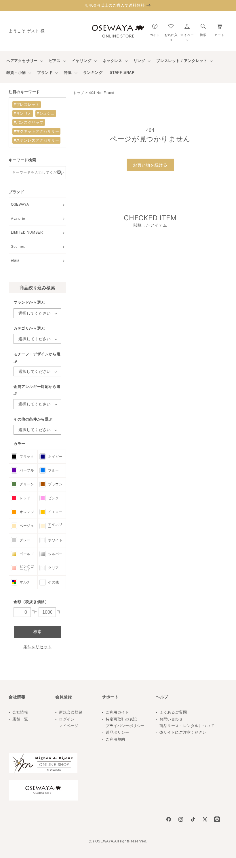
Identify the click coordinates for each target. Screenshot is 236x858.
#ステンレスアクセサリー (36, 140)
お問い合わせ (171, 719)
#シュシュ (46, 113)
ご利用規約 (115, 739)
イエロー (55, 512)
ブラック (27, 457)
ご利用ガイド (117, 712)
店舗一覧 (20, 719)
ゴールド (27, 554)
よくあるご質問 (173, 712)
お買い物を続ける (150, 165)
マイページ (69, 726)
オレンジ (27, 512)
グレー (25, 540)
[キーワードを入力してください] (59, 172)
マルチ (25, 582)
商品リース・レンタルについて (186, 726)
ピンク (53, 498)
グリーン (27, 484)
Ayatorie (18, 219)
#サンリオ (23, 113)
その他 (53, 582)
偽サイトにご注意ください (182, 732)
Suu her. (18, 247)
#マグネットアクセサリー (36, 131)
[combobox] (37, 172)
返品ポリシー (117, 732)
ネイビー (55, 457)
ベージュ (27, 526)
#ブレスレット (26, 104)
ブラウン (55, 484)
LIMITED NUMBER (27, 232)
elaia (15, 260)
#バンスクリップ (28, 122)
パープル (27, 470)
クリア (53, 568)
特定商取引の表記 (121, 719)
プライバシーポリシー (125, 726)
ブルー (53, 470)
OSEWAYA (20, 204)
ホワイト (55, 540)
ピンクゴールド (27, 568)
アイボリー (55, 526)
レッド (25, 498)
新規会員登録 (71, 712)
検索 (37, 631)
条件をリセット (37, 647)
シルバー (55, 554)
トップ (78, 93)
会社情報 (20, 712)
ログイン (67, 719)
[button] (203, 28)
